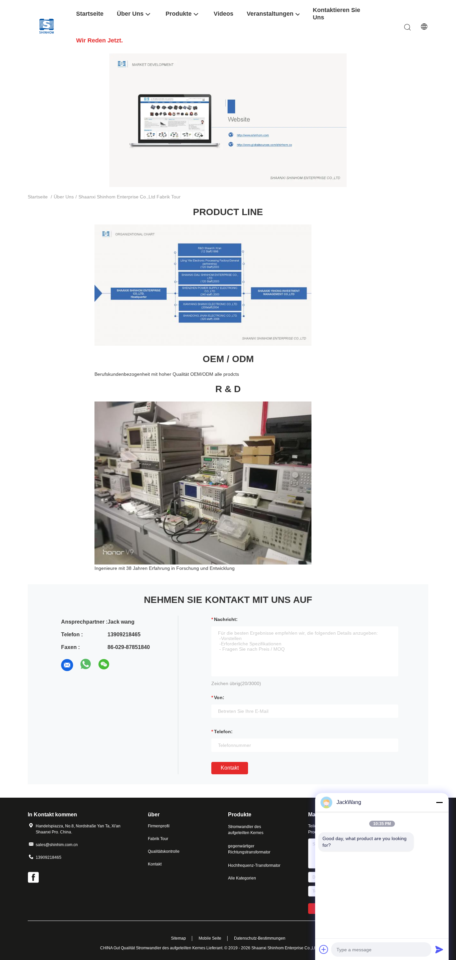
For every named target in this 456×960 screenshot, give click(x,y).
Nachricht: (226, 619)
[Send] (439, 949)
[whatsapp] (86, 665)
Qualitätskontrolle (164, 851)
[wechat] (104, 665)
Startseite (38, 196)
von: (219, 697)
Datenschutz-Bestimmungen (259, 938)
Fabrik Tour (158, 838)
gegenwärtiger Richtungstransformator (249, 849)
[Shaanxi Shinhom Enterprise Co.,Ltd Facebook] (34, 878)
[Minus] (439, 802)
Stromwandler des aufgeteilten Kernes (245, 829)
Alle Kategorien (242, 878)
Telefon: (223, 731)
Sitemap (178, 938)
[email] (67, 665)
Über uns (64, 196)
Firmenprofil (159, 826)
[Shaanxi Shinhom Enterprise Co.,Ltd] (48, 26)
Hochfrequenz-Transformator (254, 865)
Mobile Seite (210, 938)
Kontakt (230, 768)
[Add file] (323, 949)
